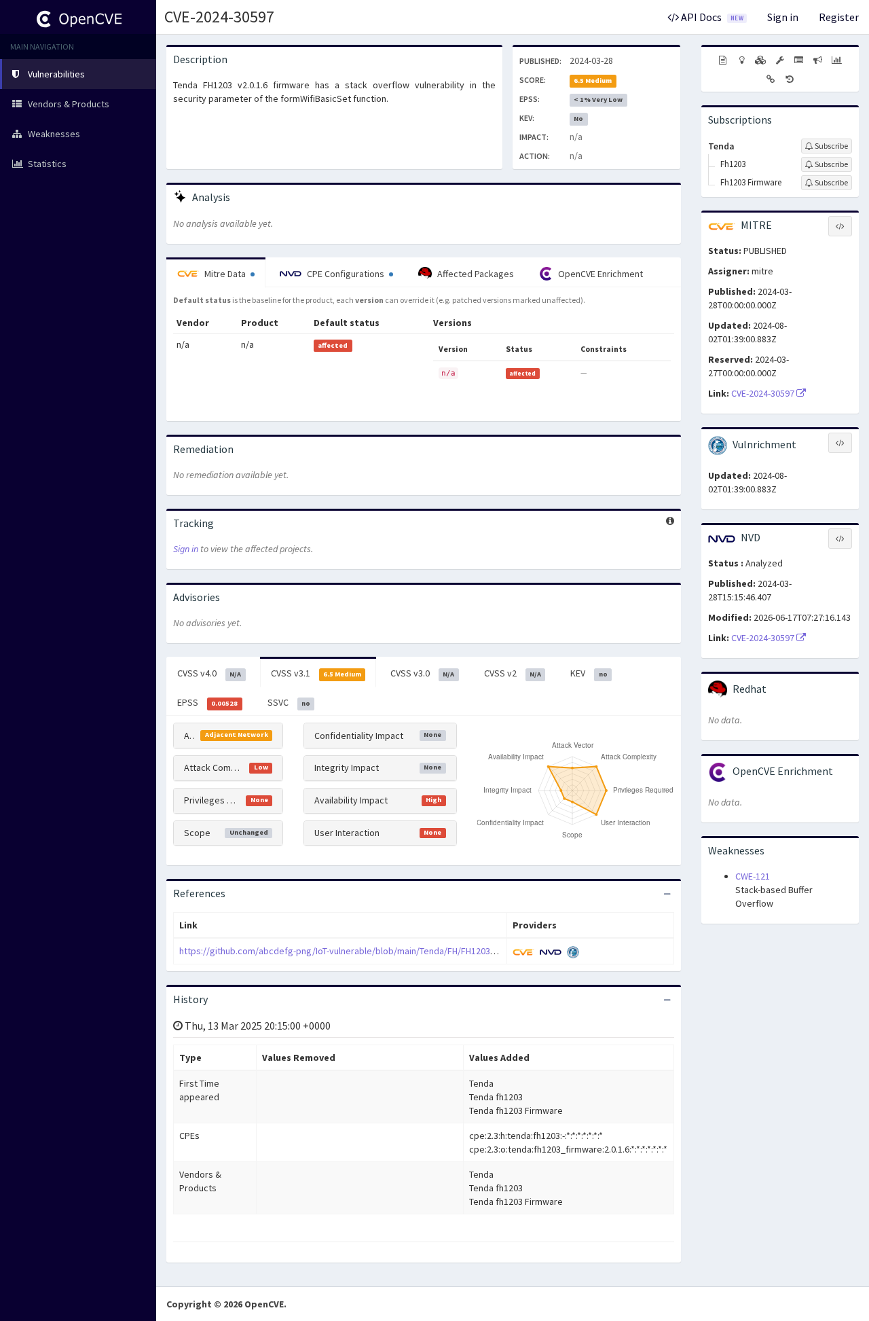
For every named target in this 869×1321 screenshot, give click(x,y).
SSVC (288, 702)
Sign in (782, 17)
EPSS (207, 702)
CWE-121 (752, 876)
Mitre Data (225, 274)
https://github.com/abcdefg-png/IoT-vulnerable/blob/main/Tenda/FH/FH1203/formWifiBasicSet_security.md (398, 951)
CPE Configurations (345, 274)
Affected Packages (474, 274)
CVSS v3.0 (422, 673)
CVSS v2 (512, 673)
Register (839, 17)
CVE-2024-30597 (219, 16)
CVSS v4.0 (209, 673)
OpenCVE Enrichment (599, 274)
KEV (588, 673)
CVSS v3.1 (316, 673)
